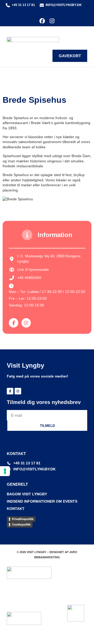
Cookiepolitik (21, 524)
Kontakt (16, 509)
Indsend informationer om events (42, 501)
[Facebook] (42, 21)
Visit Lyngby (25, 365)
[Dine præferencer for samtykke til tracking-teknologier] (5, 471)
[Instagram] (52, 21)
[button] (83, 35)
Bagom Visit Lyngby (27, 494)
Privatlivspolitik (22, 519)
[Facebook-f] (13, 323)
